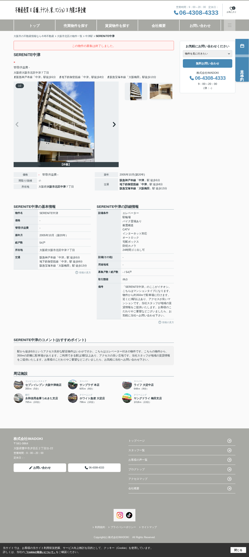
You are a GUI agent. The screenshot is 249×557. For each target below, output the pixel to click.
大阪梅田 (144, 188)
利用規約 (100, 527)
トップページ (136, 440)
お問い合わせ (200, 26)
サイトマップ (149, 527)
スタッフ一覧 (136, 450)
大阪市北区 (28, 72)
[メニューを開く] (229, 25)
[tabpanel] (149, 91)
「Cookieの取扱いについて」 (40, 552)
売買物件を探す (76, 26)
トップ (34, 26)
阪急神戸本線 (128, 180)
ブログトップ (136, 469)
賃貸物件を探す (117, 26)
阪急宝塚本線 (128, 188)
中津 (38, 72)
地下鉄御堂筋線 (129, 184)
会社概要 (159, 26)
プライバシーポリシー (123, 527)
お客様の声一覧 (137, 459)
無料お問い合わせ (207, 63)
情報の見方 (85, 272)
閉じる (238, 550)
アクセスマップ (137, 478)
